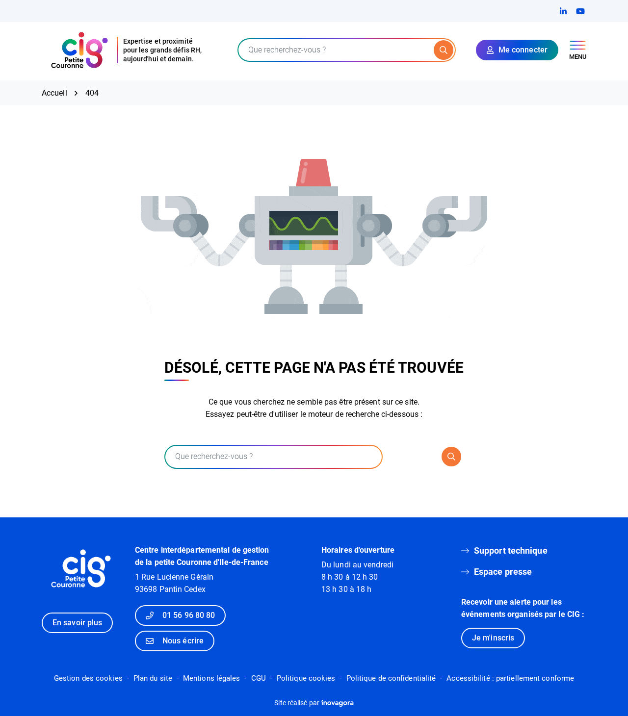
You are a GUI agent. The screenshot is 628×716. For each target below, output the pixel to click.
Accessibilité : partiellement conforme (510, 678)
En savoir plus (77, 622)
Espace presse (503, 571)
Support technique (511, 550)
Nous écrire (183, 640)
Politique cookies (306, 678)
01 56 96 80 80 (188, 615)
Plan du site (152, 678)
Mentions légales (211, 678)
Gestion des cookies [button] (88, 678)
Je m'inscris (493, 637)
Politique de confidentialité (391, 678)
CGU (258, 678)
